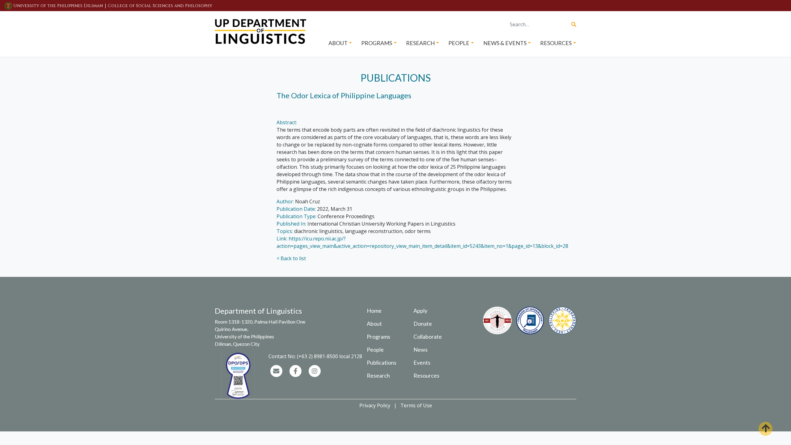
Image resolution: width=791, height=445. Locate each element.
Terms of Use (416, 405)
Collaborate (427, 336)
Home (374, 310)
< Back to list (291, 258)
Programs (378, 336)
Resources (426, 375)
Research (378, 375)
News (420, 349)
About (374, 323)
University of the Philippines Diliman (58, 6)
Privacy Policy (374, 405)
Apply (420, 310)
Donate (422, 323)
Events (421, 362)
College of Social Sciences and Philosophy (160, 6)
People (375, 349)
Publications (381, 362)
